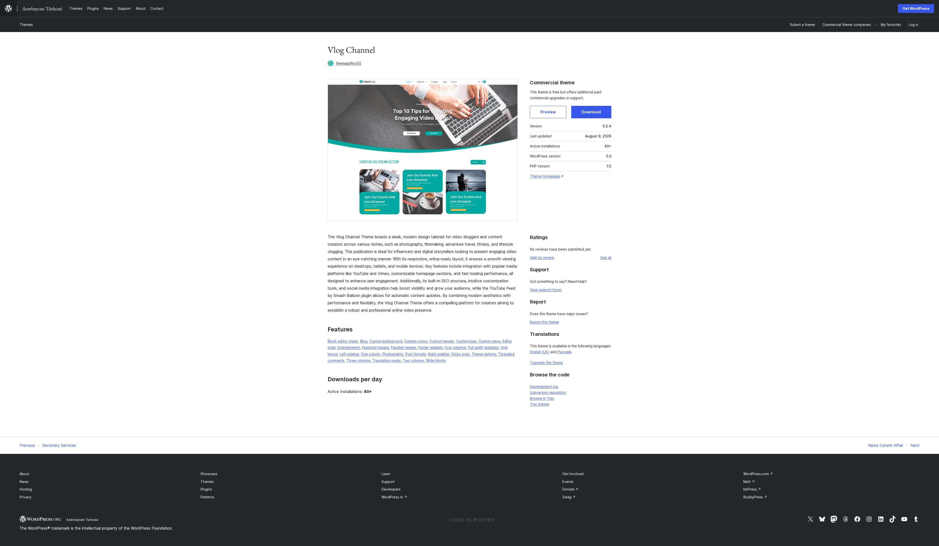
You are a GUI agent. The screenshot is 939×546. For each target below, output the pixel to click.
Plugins (206, 489)
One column (370, 354)
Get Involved (572, 474)
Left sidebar (349, 354)
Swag (569, 497)
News (24, 482)
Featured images (375, 347)
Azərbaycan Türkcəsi (82, 520)
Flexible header (403, 347)
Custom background (385, 341)
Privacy (26, 497)
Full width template (483, 347)
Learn (386, 474)
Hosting (26, 489)
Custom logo (466, 341)
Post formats (415, 354)
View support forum (546, 290)
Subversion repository (548, 392)
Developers (391, 489)
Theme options (483, 354)
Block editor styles (343, 341)
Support (388, 482)
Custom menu (490, 341)
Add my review (542, 257)
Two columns (413, 360)
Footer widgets (430, 347)
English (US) (539, 352)
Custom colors (415, 341)
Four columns (455, 347)
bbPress (752, 489)
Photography (392, 354)
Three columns (358, 360)
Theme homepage (545, 176)
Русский (564, 352)
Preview (548, 111)
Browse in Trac (542, 398)
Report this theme (544, 322)
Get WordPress (916, 8)
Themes (26, 24)
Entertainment (348, 347)
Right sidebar (438, 354)
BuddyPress (755, 497)
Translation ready (386, 360)
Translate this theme (546, 362)
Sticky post (460, 354)
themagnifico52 (348, 63)
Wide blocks (436, 360)
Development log (544, 386)
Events (567, 482)
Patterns (207, 497)
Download (591, 111)
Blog (363, 341)
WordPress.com (758, 474)
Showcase (209, 474)
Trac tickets (539, 404)
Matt (749, 482)
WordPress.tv (394, 497)
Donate (570, 489)
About (24, 474)
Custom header (441, 341)
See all (605, 257)
